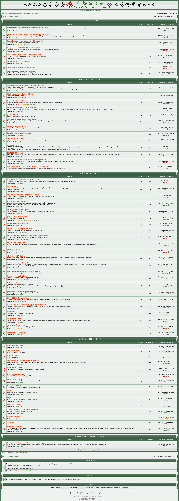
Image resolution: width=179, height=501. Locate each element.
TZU (165, 89)
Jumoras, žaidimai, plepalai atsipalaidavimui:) (23, 410)
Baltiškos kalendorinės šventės (18, 126)
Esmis (17, 288)
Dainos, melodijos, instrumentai (18, 223)
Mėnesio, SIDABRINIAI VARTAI (89, 79)
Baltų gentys (11, 186)
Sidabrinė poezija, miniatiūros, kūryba (20, 94)
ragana (165, 245)
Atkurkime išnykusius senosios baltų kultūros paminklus (27, 160)
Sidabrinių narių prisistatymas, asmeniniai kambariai (25, 86)
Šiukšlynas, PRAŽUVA (15, 426)
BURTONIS (18, 44)
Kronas (17, 239)
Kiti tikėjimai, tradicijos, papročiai (18, 210)
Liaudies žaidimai (13, 417)
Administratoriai (17, 471)
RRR (29, 220)
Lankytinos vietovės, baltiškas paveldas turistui (23, 271)
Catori (165, 103)
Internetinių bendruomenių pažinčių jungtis (89, 436)
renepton (77, 479)
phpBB (82, 496)
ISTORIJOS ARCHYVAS (15, 356)
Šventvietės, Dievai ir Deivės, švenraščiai (21, 101)
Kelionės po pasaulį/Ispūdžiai (17, 276)
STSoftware (91, 498)
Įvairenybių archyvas (14, 367)
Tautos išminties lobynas (15, 138)
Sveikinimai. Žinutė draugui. (16, 325)
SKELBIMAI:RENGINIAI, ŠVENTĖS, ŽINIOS (21, 67)
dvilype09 (165, 273)
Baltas (165, 44)
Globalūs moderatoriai (29, 471)
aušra (165, 334)
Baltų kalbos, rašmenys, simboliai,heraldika (22, 119)
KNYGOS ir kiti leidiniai (15, 379)
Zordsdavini (165, 388)
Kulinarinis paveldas (14, 249)
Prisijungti (98, 10)
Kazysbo (165, 294)
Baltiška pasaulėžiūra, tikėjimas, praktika (21, 108)
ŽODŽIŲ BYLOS (12, 114)
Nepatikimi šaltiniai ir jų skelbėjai (18, 61)
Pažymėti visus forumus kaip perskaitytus (89, 450)
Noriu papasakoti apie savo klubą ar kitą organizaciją (25, 443)
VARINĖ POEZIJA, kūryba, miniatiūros (20, 229)
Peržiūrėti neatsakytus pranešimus (12, 13)
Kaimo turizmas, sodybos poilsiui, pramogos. (22, 263)
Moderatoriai (19, 31)
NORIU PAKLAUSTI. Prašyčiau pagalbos (21, 71)
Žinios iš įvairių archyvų (15, 374)
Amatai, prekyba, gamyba (16, 242)
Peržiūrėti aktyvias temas (30, 13)
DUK (87, 10)
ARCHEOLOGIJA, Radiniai (16, 256)
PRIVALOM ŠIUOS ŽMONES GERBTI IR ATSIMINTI (24, 55)
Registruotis (81, 10)
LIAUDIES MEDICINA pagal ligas (18, 298)
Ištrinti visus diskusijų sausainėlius (12, 452)
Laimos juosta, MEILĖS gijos (17, 216)
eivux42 (165, 286)
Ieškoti (92, 10)
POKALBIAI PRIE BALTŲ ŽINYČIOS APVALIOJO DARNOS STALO (29, 167)
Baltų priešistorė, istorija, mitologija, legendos (23, 195)
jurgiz (165, 423)
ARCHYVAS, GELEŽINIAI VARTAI (90, 339)
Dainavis (165, 393)
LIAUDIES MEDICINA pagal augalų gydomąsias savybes (26, 305)
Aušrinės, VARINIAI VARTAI (89, 173)
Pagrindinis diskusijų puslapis (10, 16)
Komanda (25, 452)
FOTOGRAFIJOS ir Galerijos (16, 332)
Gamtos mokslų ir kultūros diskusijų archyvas (23, 360)
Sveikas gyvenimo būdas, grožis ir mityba (21, 291)
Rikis (165, 37)
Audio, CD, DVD (12, 398)
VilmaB (165, 279)
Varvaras (165, 363)
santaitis (165, 412)
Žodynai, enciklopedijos (15, 345)
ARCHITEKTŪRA (13, 351)
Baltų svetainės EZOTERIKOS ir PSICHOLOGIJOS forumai (27, 48)
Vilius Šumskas (86, 499)
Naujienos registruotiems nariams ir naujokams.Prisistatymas (28, 34)
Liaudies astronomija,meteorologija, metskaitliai (23, 179)
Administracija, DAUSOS (89, 21)
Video (9, 391)
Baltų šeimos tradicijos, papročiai (18, 201)
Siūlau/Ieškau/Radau (14, 404)
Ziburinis (165, 97)
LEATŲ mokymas (13, 145)
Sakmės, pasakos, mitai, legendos (19, 133)
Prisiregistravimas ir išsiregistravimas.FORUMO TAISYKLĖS (28, 27)
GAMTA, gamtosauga (14, 283)
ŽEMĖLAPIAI (11, 423)
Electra (17, 97)
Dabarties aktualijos (14, 318)
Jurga (165, 430)
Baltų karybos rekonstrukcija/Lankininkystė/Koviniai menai (27, 235)
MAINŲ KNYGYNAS (14, 386)
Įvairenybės (11, 312)
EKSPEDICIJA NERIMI (15, 153)
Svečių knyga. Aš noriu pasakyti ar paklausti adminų (25, 41)
